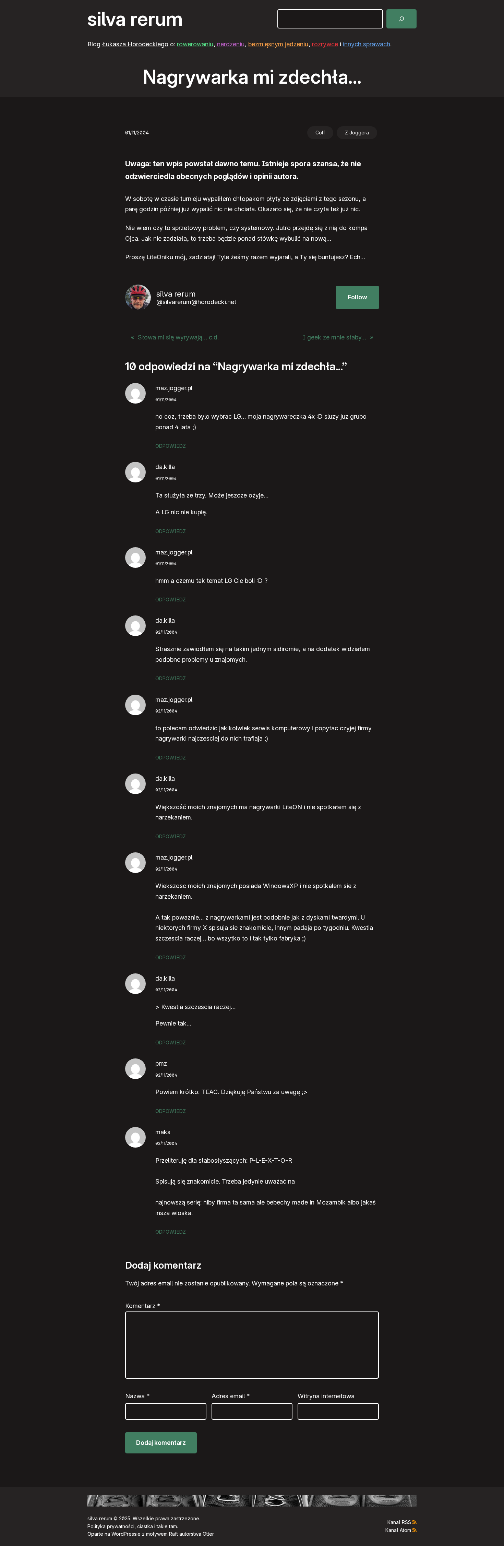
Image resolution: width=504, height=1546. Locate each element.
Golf (320, 132)
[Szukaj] (401, 18)
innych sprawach (366, 44)
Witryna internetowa (326, 1396)
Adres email (231, 1396)
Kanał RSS (399, 1522)
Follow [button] (357, 297)
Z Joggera (357, 132)
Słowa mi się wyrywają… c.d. (178, 337)
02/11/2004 (166, 632)
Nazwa (137, 1396)
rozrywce (325, 44)
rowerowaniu (195, 44)
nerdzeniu (230, 44)
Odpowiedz (170, 446)
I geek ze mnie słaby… (334, 337)
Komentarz (142, 1305)
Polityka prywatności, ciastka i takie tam (132, 1526)
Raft (173, 1534)
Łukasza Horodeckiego (135, 44)
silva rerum (135, 19)
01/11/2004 (166, 399)
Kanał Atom (398, 1530)
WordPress (123, 1534)
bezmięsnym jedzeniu (278, 44)
